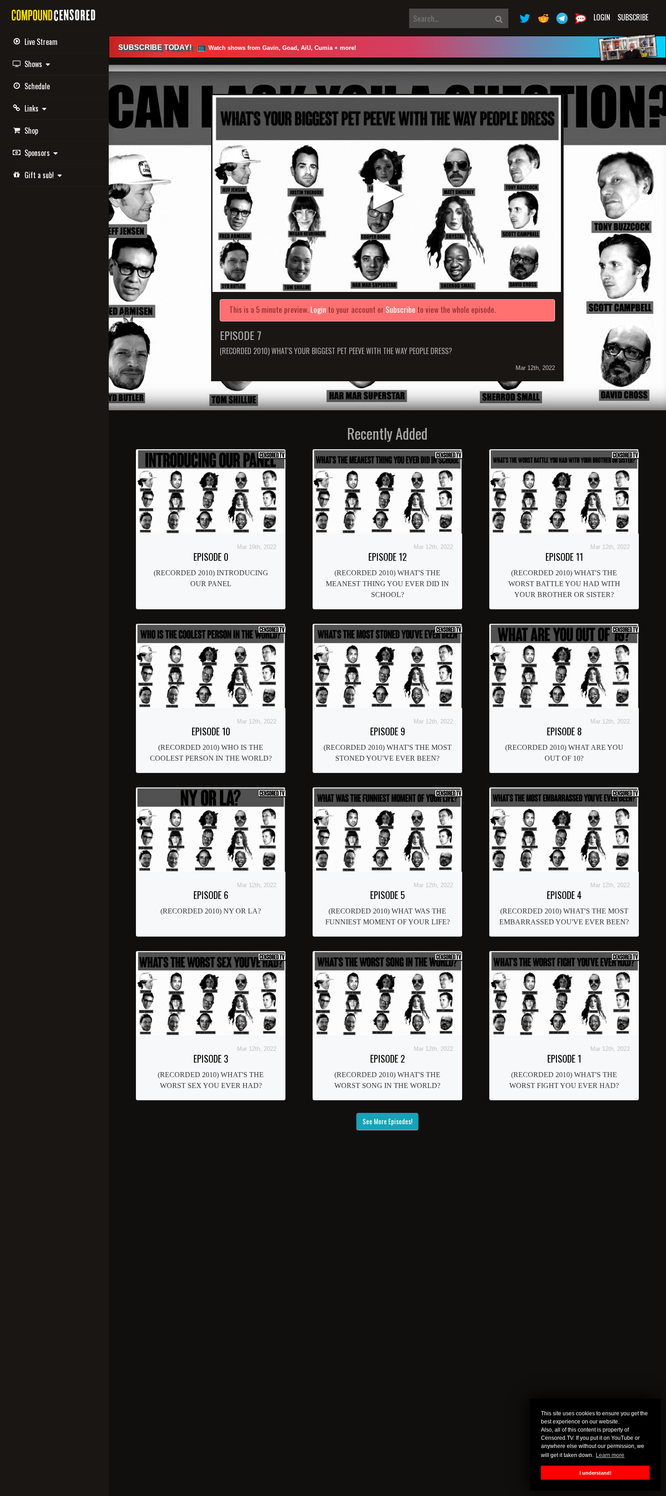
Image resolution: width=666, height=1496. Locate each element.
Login (602, 17)
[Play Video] (387, 193)
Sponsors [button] (38, 152)
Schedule (37, 86)
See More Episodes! (387, 1121)
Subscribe (633, 17)
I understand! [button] (595, 1473)
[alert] (387, 47)
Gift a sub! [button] (41, 175)
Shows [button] (35, 63)
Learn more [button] (610, 1455)
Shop (31, 130)
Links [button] (33, 108)
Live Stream (41, 41)
